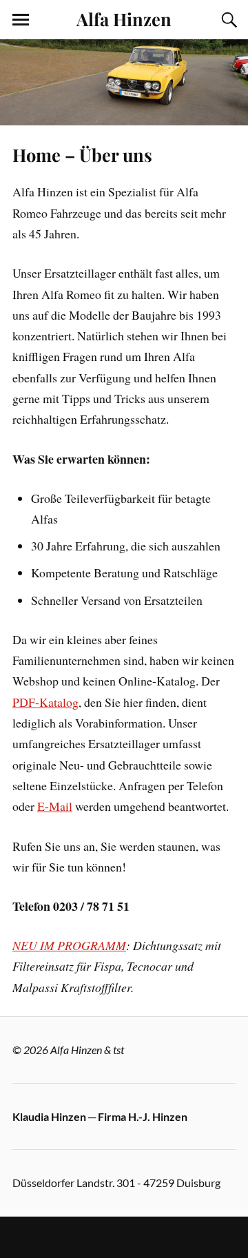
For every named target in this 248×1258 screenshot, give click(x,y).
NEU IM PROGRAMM (69, 945)
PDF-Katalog (45, 702)
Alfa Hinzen (124, 18)
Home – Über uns (82, 154)
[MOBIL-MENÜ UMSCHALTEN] (20, 20)
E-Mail (54, 806)
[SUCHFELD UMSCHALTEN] (227, 20)
